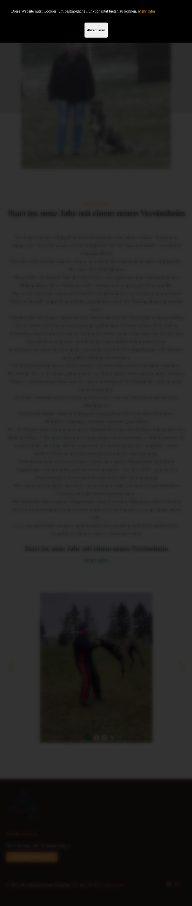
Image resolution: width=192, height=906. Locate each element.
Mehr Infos (147, 11)
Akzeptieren (96, 30)
